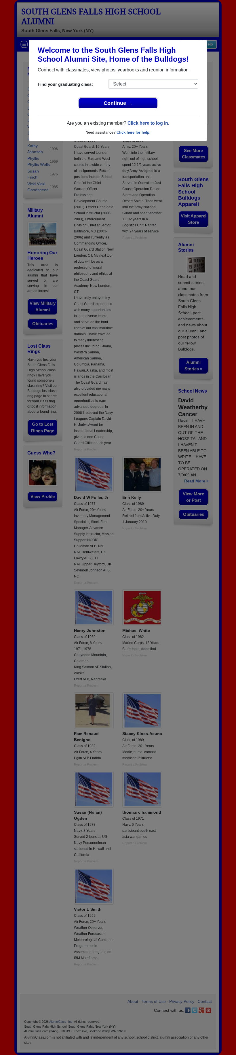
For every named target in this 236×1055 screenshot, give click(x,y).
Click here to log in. (148, 123)
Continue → (118, 103)
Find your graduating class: (65, 84)
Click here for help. (134, 132)
